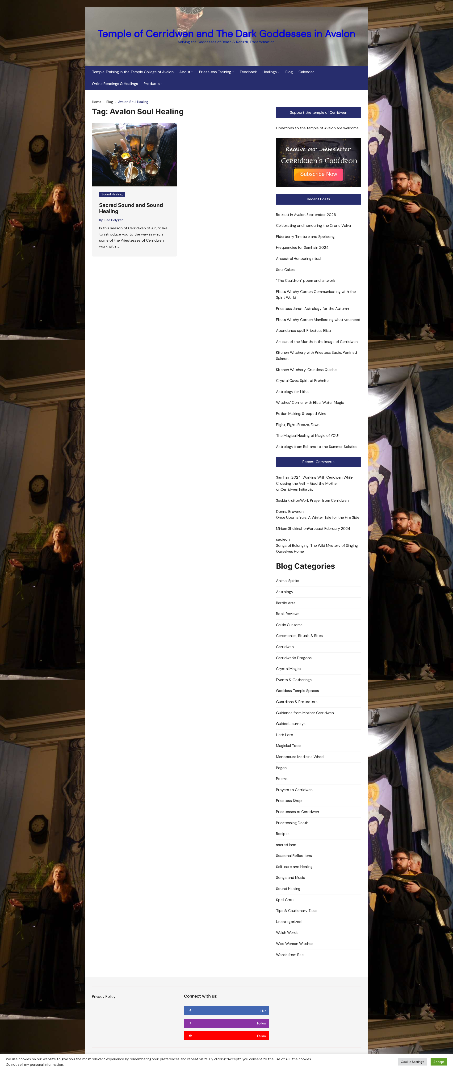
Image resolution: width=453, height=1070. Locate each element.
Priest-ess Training (215, 71)
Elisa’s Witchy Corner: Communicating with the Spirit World (316, 294)
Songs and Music (290, 877)
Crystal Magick (289, 668)
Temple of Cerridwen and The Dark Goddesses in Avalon (226, 33)
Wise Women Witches (294, 943)
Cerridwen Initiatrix (297, 489)
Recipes (282, 833)
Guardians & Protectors (297, 701)
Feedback (248, 71)
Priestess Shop (289, 800)
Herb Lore (284, 734)
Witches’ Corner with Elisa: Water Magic (310, 402)
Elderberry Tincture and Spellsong (305, 236)
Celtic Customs (289, 624)
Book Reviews (287, 613)
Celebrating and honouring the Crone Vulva (313, 225)
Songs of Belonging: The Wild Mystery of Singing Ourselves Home (317, 548)
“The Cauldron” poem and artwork (305, 280)
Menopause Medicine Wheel (300, 756)
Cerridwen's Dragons (294, 657)
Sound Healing (112, 194)
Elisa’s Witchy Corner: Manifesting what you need (318, 319)
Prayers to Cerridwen (294, 789)
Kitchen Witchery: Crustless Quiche (306, 369)
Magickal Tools (288, 745)
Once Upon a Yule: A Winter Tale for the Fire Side (317, 517)
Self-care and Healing (294, 866)
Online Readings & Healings (115, 83)
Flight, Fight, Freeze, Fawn (297, 424)
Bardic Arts (285, 602)
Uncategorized (289, 921)
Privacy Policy (104, 996)
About (184, 71)
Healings (270, 71)
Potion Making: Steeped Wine (301, 413)
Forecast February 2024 (329, 528)
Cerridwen (285, 646)
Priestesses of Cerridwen (297, 811)
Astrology (284, 591)
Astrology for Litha (292, 391)
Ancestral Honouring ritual (298, 258)
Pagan (281, 767)
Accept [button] (438, 1062)
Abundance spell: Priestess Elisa (303, 330)
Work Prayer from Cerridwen (324, 500)
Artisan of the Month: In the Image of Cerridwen (317, 341)
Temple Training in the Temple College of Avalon (133, 71)
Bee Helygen (114, 220)
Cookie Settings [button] (412, 1062)
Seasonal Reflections (294, 855)
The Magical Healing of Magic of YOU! (307, 435)
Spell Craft (285, 899)
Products (152, 83)
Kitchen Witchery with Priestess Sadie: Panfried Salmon (316, 355)
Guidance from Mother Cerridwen (305, 712)
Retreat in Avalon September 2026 (306, 214)
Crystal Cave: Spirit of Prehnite (302, 380)
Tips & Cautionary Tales (296, 910)
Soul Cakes (285, 269)
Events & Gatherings (294, 679)
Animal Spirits (287, 580)
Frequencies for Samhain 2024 (302, 247)
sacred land (286, 844)
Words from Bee (290, 954)
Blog (289, 71)
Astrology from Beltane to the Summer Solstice (316, 446)
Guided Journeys (291, 723)
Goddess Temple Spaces (297, 690)
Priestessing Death (292, 822)
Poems (282, 778)
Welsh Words (287, 932)
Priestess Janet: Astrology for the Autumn (312, 308)
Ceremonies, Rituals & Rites (299, 635)
